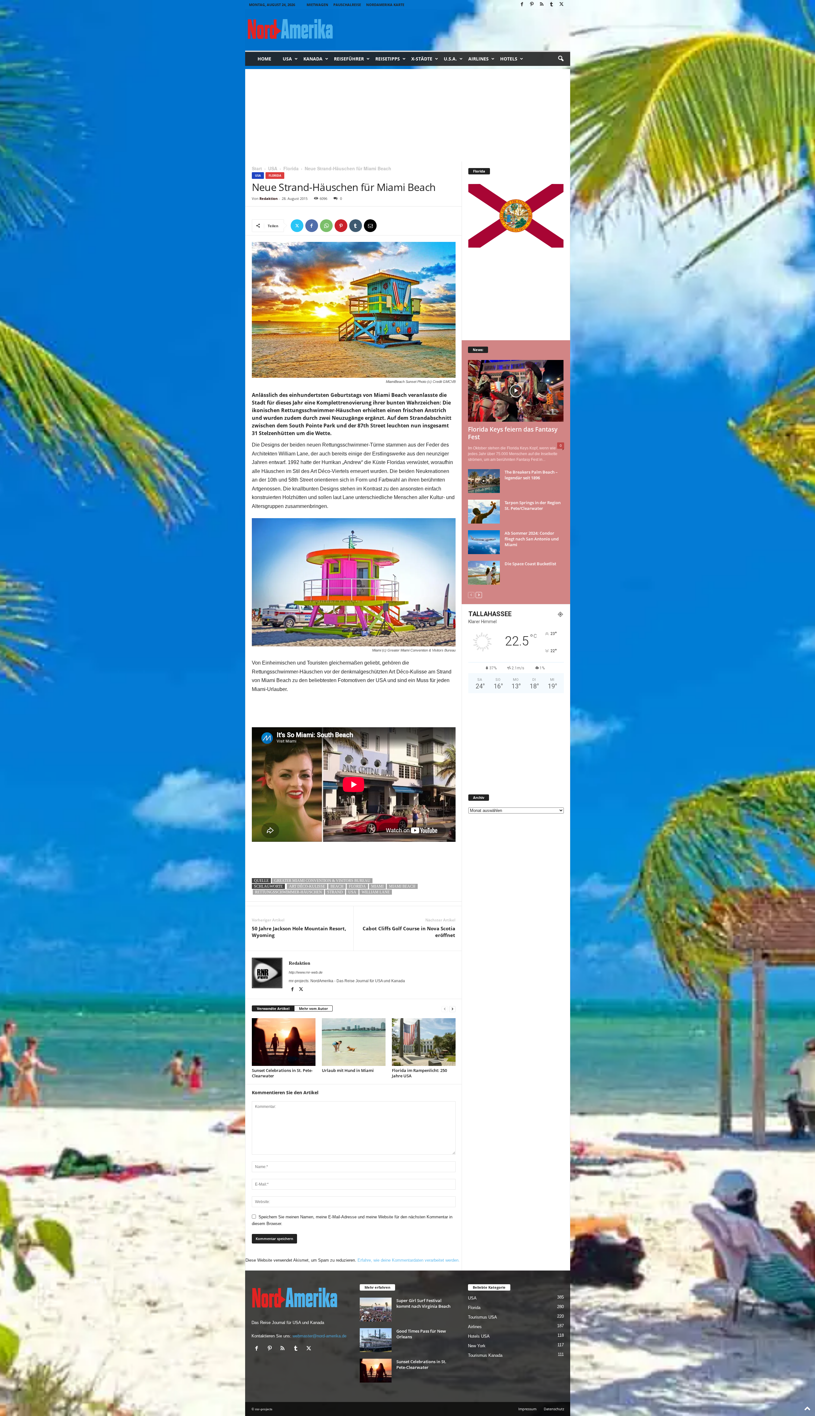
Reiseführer (349, 59)
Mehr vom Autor (313, 1008)
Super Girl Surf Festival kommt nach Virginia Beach (423, 1303)
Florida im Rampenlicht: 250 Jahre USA (419, 1073)
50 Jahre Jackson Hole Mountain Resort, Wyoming (299, 931)
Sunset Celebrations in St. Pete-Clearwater (282, 1073)
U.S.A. (450, 59)
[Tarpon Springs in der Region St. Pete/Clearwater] (484, 512)
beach (337, 886)
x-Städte (421, 59)
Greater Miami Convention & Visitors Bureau (322, 880)
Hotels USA (479, 1336)
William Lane (376, 892)
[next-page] (452, 1008)
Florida (291, 168)
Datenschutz (554, 1408)
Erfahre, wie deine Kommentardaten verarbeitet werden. (409, 1260)
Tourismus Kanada (485, 1355)
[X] (561, 4)
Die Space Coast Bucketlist (530, 564)
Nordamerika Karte (385, 4)
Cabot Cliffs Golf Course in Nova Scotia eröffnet (409, 931)
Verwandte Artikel (273, 1008)
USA (287, 59)
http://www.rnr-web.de (305, 972)
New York (476, 1345)
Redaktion (268, 198)
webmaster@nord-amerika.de (319, 1336)
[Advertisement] (407, 113)
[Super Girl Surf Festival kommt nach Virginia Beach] (376, 1309)
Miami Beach (402, 886)
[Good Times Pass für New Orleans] (376, 1340)
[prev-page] (445, 1008)
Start (257, 168)
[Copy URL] (385, 225)
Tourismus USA (482, 1317)
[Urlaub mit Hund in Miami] (354, 1042)
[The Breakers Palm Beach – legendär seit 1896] (484, 481)
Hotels (508, 59)
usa (352, 892)
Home (264, 59)
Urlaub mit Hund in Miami (348, 1070)
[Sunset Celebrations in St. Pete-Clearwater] (283, 1042)
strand (335, 892)
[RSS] (542, 4)
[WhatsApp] (326, 225)
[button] (561, 59)
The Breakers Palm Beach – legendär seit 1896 (531, 475)
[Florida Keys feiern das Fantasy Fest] (516, 391)
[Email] (370, 225)
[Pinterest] (532, 4)
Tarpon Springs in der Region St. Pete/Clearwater (533, 505)
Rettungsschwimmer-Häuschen (288, 892)
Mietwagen (317, 4)
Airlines (478, 59)
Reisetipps (387, 59)
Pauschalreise (347, 4)
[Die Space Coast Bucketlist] (484, 573)
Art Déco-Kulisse (307, 886)
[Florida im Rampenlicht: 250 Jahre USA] (424, 1042)
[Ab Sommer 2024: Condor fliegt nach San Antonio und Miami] (484, 542)
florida (357, 886)
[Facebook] (522, 4)
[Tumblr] (552, 4)
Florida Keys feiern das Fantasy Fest (512, 433)
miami (377, 886)
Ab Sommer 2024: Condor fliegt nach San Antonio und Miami (532, 538)
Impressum (527, 1408)
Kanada (312, 59)
